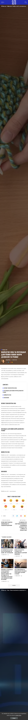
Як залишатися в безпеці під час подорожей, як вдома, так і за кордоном (7, 551)
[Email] (12, 362)
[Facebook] (7, 362)
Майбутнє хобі (7, 395)
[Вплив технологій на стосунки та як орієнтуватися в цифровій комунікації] (21, 544)
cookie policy (18, 715)
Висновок (6, 397)
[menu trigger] (3, 2)
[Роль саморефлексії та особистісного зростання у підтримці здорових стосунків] (21, 563)
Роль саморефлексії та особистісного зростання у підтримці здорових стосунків (21, 571)
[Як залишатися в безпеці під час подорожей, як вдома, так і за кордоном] (7, 544)
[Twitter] (8, 362)
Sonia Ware (8, 359)
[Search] (25, 2)
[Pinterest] (10, 362)
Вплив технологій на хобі (10, 388)
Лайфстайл (4, 349)
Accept (14, 718)
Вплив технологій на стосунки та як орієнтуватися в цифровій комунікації (21, 552)
